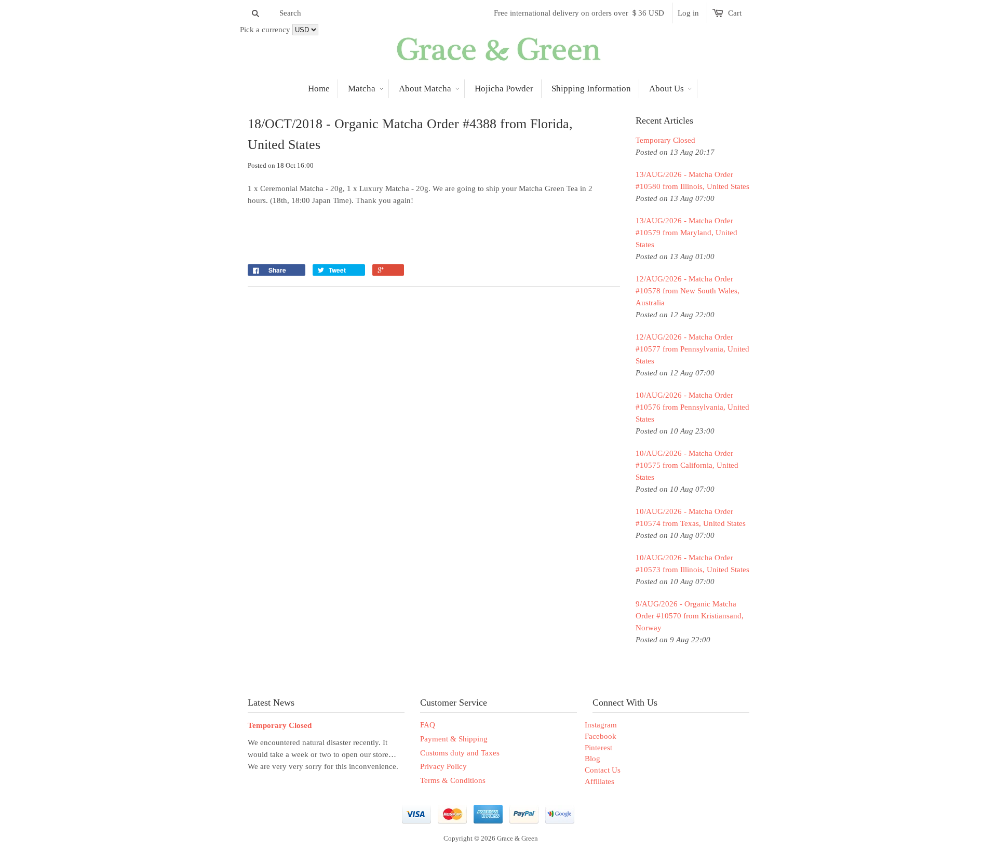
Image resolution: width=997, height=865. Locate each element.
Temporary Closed (665, 140)
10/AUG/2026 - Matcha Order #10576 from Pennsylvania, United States (692, 407)
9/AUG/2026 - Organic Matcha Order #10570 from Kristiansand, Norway (690, 616)
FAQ (427, 725)
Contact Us (603, 770)
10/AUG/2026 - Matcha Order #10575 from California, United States (687, 465)
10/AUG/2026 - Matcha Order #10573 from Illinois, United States (692, 563)
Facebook (600, 736)
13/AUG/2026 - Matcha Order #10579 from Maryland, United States (686, 233)
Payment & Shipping (454, 739)
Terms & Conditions (453, 780)
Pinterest (598, 748)
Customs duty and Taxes (460, 753)
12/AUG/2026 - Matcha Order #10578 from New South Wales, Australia (687, 291)
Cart (735, 13)
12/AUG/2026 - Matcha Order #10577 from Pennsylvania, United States (692, 349)
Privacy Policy (443, 766)
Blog (592, 758)
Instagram (601, 725)
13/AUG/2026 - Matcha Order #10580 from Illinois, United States (692, 180)
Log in (688, 13)
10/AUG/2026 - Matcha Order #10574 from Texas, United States (691, 517)
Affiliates (599, 781)
